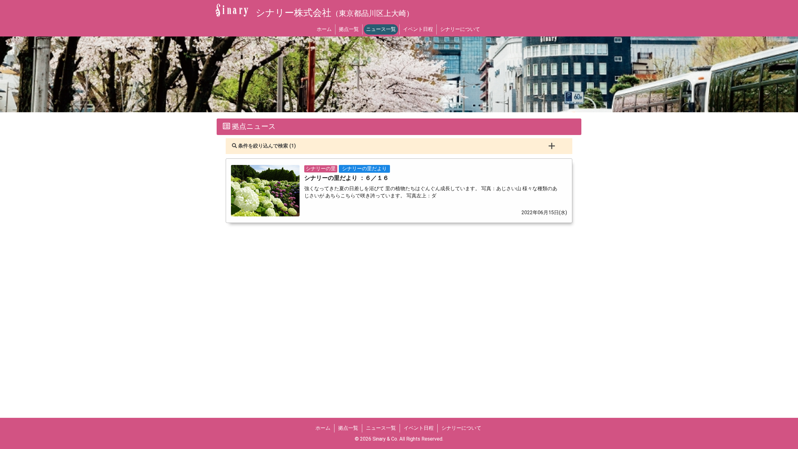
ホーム (324, 29)
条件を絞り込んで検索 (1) (266, 146)
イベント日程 (418, 29)
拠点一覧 (349, 29)
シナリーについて (460, 29)
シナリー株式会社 (335, 12)
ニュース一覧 (381, 29)
